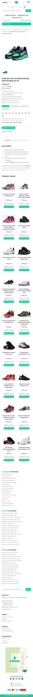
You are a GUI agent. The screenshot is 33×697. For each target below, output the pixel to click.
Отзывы (4, 641)
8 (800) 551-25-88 (10, 15)
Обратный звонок (26, 20)
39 (16, 113)
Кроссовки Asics (6, 491)
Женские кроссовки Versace (10, 565)
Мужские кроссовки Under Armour (12, 534)
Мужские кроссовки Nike (9, 515)
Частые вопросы (6, 629)
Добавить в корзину (8, 127)
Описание (7, 140)
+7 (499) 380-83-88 (22, 15)
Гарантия (4, 619)
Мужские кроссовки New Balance (11, 517)
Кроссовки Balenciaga (8, 480)
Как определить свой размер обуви (12, 122)
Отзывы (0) (25, 140)
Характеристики (16, 140)
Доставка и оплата (7, 617)
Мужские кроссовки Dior (9, 536)
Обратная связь (6, 621)
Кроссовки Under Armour (9, 495)
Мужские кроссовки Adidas (10, 513)
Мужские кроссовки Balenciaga (11, 519)
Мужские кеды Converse (9, 540)
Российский (5, 106)
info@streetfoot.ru (6, 20)
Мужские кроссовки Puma (9, 532)
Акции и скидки (6, 638)
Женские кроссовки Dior (9, 575)
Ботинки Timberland (7, 505)
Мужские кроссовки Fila (9, 523)
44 (3, 116)
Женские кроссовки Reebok (10, 567)
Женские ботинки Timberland (10, 583)
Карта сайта (5, 643)
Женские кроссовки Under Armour (12, 573)
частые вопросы (26, 165)
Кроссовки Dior (6, 497)
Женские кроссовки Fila (9, 562)
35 (3, 113)
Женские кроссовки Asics (9, 569)
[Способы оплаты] (16, 690)
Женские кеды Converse (9, 579)
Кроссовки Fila (6, 484)
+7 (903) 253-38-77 (16, 18)
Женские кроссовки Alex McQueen (12, 560)
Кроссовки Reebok (7, 488)
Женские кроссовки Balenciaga (11, 558)
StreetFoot (16, 2)
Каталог (10, 29)
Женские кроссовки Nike (9, 554)
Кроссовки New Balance (9, 478)
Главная (4, 29)
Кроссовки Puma (18, 29)
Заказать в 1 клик (7, 131)
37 (9, 113)
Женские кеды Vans (7, 577)
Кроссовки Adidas (7, 474)
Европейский (14, 106)
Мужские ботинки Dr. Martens (10, 542)
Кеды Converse (6, 501)
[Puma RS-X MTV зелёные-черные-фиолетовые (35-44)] (16, 53)
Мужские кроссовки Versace (10, 525)
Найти (28, 10)
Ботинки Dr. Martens (7, 503)
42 (25, 113)
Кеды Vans (5, 499)
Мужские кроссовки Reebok (10, 528)
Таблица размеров (7, 631)
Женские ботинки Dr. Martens (10, 581)
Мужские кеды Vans (7, 538)
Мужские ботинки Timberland (10, 544)
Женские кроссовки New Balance (11, 556)
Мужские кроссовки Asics (9, 530)
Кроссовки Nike (6, 476)
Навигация (8, 24)
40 (19, 113)
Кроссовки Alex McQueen (9, 482)
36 (6, 113)
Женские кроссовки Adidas (10, 552)
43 (29, 113)
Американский (24, 106)
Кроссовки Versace (7, 486)
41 (22, 113)
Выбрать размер (8, 206)
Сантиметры (5, 109)
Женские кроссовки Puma (9, 571)
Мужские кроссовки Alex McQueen (12, 521)
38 (13, 113)
